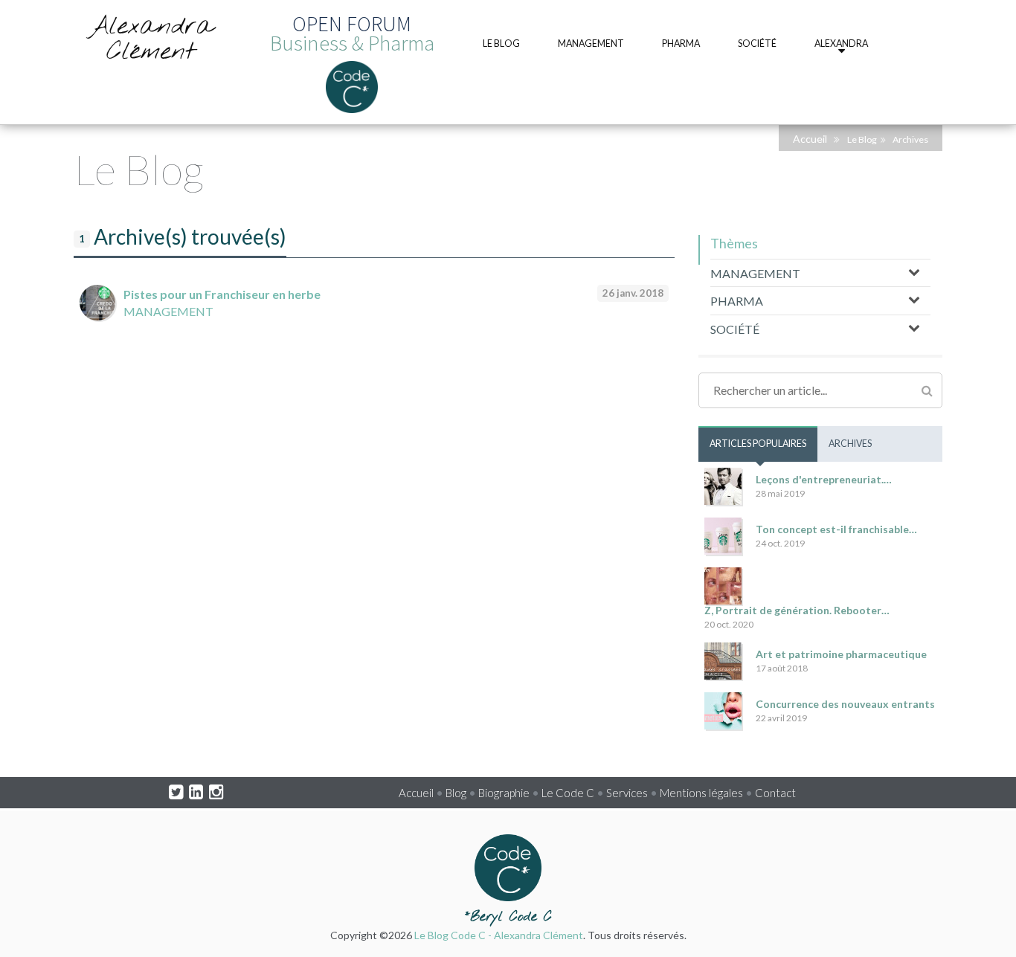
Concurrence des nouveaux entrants (845, 703)
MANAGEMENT (168, 311)
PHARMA (736, 301)
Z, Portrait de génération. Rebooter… (797, 610)
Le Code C (567, 792)
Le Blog (862, 139)
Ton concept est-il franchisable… (836, 529)
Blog (456, 792)
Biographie (504, 792)
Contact (775, 792)
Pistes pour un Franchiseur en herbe (222, 294)
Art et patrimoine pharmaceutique (841, 654)
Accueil (810, 138)
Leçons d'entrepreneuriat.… (824, 479)
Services (627, 792)
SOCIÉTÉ (734, 329)
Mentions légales (701, 792)
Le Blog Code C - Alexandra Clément (498, 935)
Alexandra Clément (151, 39)
